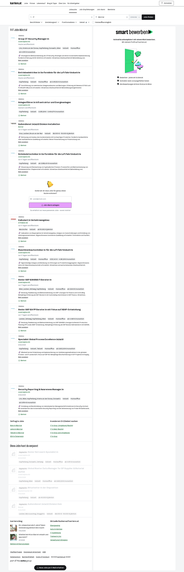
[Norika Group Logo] (21, 561)
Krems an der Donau (31, 48)
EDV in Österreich (17, 436)
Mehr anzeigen (23, 60)
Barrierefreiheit (28, 557)
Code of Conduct (42, 557)
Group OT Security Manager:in (33, 39)
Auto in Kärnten (56, 529)
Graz (21, 133)
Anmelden (168, 3)
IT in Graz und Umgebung (60, 433)
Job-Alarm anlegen (51, 205)
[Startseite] (17, 3)
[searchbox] (50, 199)
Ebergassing (55, 526)
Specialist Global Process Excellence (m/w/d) (40, 339)
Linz (21, 48)
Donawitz (53, 48)
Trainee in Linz (55, 536)
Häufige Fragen (16, 552)
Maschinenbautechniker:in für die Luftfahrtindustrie (45, 250)
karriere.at (74, 521)
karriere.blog (16, 521)
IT (13, 30)
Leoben (26, 133)
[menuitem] (37, 22)
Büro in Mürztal (16, 426)
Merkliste (111, 10)
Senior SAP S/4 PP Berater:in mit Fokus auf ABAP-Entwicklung (49, 309)
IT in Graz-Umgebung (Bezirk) (61, 426)
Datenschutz (15, 557)
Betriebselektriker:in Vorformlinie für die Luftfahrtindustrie (49, 72)
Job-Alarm (101, 10)
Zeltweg (33, 289)
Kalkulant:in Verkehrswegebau (33, 220)
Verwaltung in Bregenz (59, 540)
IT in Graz (53, 436)
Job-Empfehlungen (86, 10)
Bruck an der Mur (36, 133)
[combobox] (61, 17)
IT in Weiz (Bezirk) (56, 429)
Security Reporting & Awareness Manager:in (41, 389)
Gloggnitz (41, 514)
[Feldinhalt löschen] (92, 17)
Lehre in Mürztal (16, 429)
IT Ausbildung (55, 533)
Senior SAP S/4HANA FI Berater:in (35, 279)
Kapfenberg (44, 48)
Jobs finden (148, 17)
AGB (44, 552)
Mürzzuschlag (31, 514)
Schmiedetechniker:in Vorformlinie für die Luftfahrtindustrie (49, 154)
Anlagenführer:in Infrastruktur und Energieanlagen (44, 102)
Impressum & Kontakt (32, 552)
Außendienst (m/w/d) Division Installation (39, 124)
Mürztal (23, 30)
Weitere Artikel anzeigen (19, 544)
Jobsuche (73, 10)
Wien (59, 48)
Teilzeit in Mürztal (17, 433)
